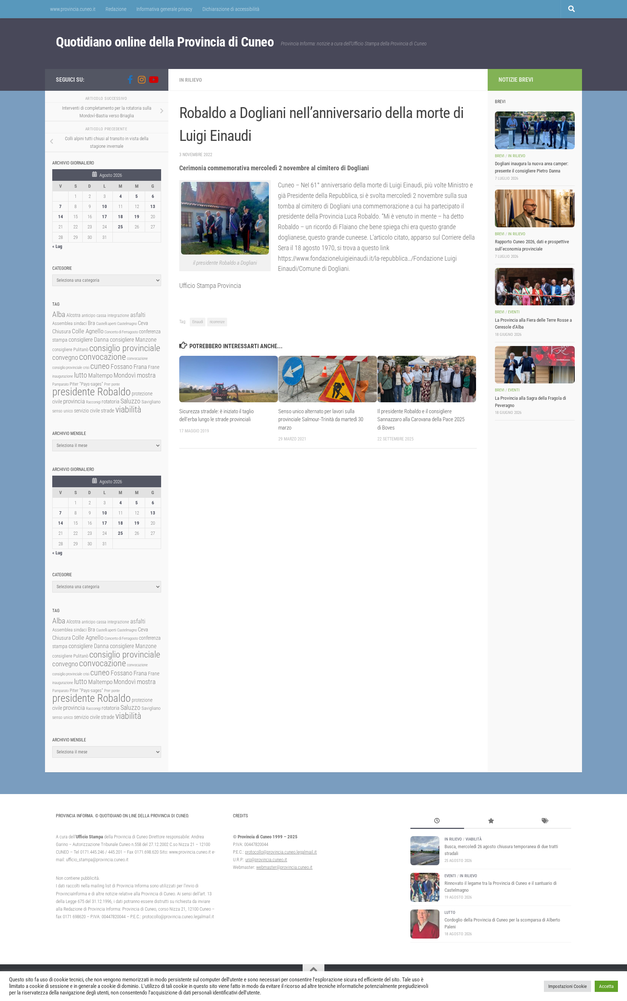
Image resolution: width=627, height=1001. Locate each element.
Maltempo (100, 375)
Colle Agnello (87, 331)
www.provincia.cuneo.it (72, 9)
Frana (140, 366)
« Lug (57, 246)
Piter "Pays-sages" (86, 384)
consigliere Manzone (133, 339)
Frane (153, 367)
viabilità (128, 409)
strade (107, 410)
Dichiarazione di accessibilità (230, 9)
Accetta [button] (606, 986)
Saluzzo (130, 401)
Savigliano (151, 401)
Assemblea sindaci (69, 323)
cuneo (100, 366)
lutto (80, 375)
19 (136, 216)
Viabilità (473, 839)
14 (60, 216)
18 (120, 216)
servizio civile (87, 411)
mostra (146, 375)
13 (152, 206)
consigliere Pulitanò (70, 349)
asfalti (138, 314)
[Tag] (544, 821)
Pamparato (60, 384)
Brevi (499, 156)
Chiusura (61, 331)
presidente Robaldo (91, 392)
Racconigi (93, 402)
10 (104, 206)
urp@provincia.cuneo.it (266, 859)
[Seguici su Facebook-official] (130, 79)
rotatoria (110, 401)
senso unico (62, 411)
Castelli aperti (106, 323)
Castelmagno (127, 323)
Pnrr (107, 384)
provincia (74, 401)
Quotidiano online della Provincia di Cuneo (165, 42)
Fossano (121, 366)
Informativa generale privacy (164, 9)
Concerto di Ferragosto (121, 332)
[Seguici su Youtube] (153, 79)
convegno (65, 357)
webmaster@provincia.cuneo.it (284, 867)
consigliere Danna (89, 339)
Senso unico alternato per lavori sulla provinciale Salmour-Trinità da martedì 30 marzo (320, 419)
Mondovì (125, 375)
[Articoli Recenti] (437, 821)
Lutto (449, 912)
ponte (115, 384)
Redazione (116, 9)
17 (104, 216)
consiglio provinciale (124, 348)
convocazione (102, 357)
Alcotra (73, 315)
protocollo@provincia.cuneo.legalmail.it (281, 852)
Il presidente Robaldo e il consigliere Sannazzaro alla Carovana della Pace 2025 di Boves (420, 419)
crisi (86, 367)
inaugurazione (62, 376)
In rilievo (190, 80)
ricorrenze (217, 322)
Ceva (143, 323)
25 (120, 226)
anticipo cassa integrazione (105, 315)
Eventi (514, 312)
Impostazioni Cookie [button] (567, 986)
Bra (91, 323)
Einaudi (197, 322)
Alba (58, 314)
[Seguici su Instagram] (141, 79)
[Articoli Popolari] (491, 821)
